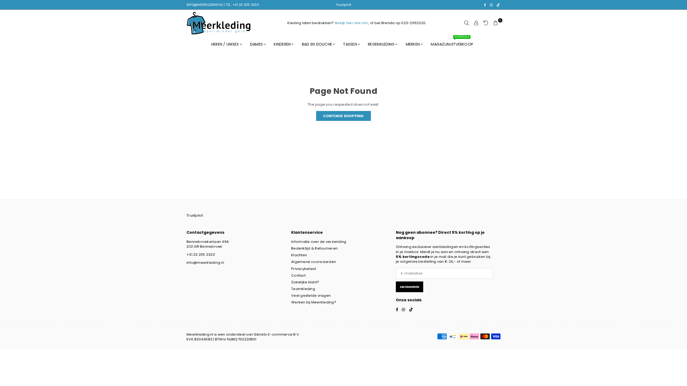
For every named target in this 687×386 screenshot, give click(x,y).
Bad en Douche (317, 44)
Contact (298, 275)
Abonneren (409, 287)
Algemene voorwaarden (313, 261)
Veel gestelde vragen (311, 295)
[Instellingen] (476, 23)
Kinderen (282, 44)
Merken (413, 44)
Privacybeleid (303, 268)
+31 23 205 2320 (201, 254)
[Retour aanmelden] (486, 23)
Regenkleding (381, 44)
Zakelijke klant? (305, 282)
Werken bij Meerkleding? (313, 302)
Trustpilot (344, 4)
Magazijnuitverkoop (452, 42)
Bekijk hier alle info (351, 22)
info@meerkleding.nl (205, 262)
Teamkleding (303, 288)
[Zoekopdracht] (467, 23)
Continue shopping (343, 115)
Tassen (350, 44)
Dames (256, 44)
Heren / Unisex (225, 44)
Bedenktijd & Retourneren (314, 248)
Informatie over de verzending (318, 241)
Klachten (299, 255)
